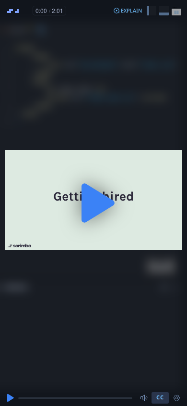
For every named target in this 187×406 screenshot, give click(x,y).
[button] (127, 10)
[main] (93, 203)
